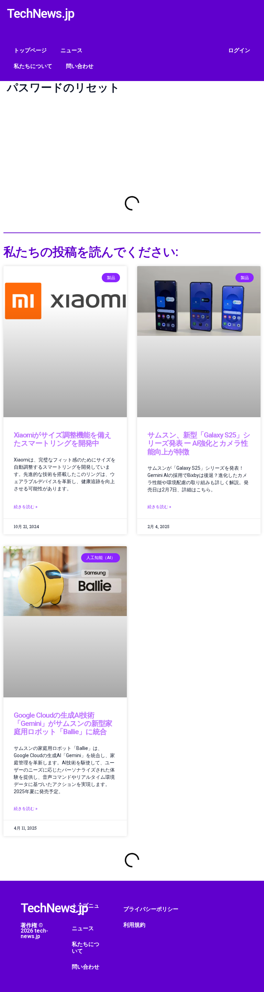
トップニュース (85, 909)
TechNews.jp (40, 14)
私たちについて (33, 66)
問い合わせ (80, 66)
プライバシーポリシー (150, 909)
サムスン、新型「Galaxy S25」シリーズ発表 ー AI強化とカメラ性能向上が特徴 (198, 443)
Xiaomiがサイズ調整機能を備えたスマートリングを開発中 (62, 439)
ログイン (239, 50)
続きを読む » (25, 506)
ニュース (71, 50)
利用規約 (134, 925)
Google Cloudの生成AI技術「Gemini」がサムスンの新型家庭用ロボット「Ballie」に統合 (63, 723)
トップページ (30, 50)
